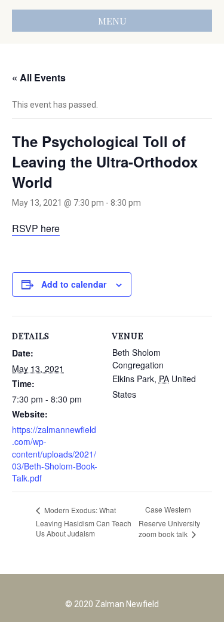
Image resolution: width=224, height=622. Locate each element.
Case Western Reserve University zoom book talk (169, 521)
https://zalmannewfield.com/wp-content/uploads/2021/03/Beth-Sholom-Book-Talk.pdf (54, 453)
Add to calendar (73, 284)
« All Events (39, 77)
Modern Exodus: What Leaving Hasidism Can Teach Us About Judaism (83, 522)
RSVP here (36, 228)
